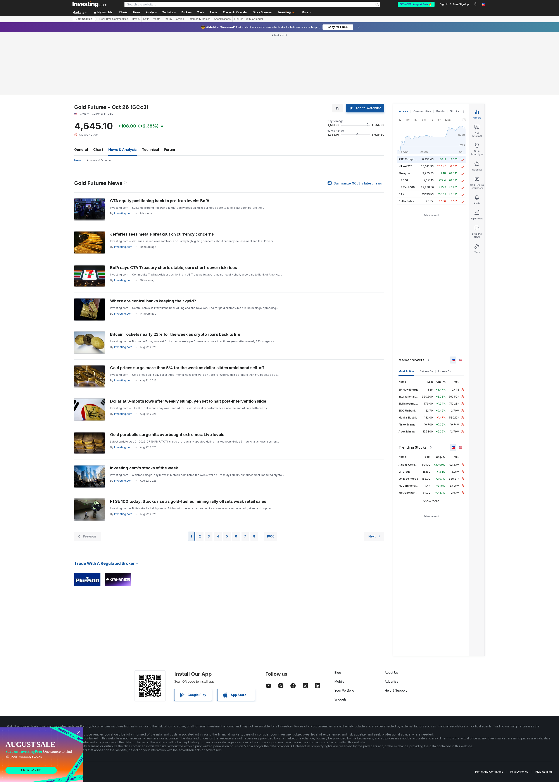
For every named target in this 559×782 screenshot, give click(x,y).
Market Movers (411, 360)
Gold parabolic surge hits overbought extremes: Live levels (167, 434)
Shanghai (404, 173)
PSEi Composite (409, 159)
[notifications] (475, 4)
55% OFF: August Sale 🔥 (416, 4)
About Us (391, 672)
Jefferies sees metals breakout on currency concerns (162, 234)
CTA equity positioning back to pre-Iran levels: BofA (159, 200)
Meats (156, 19)
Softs (146, 19)
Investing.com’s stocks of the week (144, 468)
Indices (403, 111)
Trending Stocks (413, 447)
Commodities (84, 19)
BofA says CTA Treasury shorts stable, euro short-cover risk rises (173, 267)
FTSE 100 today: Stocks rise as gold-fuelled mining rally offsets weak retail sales (188, 501)
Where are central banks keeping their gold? (153, 301)
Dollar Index (406, 201)
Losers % (444, 371)
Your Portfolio (344, 690)
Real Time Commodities (113, 19)
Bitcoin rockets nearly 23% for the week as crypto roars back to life (175, 334)
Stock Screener (263, 12)
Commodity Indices (199, 19)
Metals (136, 19)
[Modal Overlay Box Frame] (41, 754)
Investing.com (123, 213)
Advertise (392, 681)
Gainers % (426, 371)
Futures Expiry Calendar (248, 19)
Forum (169, 149)
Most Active (406, 371)
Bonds (440, 111)
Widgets (341, 699)
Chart (98, 149)
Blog (338, 672)
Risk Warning (543, 771)
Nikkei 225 (405, 166)
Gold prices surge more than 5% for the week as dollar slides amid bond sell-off (187, 367)
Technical (150, 149)
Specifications (222, 19)
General (81, 149)
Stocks (454, 111)
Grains (180, 19)
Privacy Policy (519, 771)
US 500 (403, 180)
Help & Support (396, 690)
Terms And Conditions (488, 771)
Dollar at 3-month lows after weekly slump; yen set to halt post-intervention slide (188, 401)
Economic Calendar (235, 12)
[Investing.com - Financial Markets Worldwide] (89, 4)
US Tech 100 (407, 187)
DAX (401, 194)
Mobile (339, 681)
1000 (270, 536)
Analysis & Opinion (99, 160)
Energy (168, 19)
